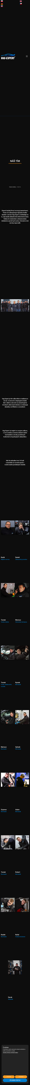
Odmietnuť (21, 1076)
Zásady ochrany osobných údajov (10, 1052)
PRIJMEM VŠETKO (15, 1080)
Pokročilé (9, 1076)
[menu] (27, 56)
